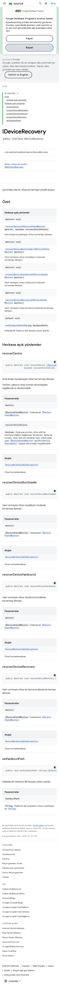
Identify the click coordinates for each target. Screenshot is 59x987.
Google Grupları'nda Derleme (15, 911)
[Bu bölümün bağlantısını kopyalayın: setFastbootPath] (27, 759)
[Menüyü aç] (4, 3)
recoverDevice (13, 226)
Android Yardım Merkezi (13, 928)
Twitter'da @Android (11, 889)
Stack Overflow (9, 951)
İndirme (5, 859)
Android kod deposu (11, 849)
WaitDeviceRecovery (14, 167)
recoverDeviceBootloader (19, 249)
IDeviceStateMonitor (34, 226)
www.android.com (10, 942)
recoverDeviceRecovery (18, 300)
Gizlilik (7, 970)
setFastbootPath (14, 325)
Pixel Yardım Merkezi (11, 933)
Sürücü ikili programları (12, 872)
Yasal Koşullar (38, 966)
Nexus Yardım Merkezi (12, 937)
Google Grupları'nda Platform (15, 907)
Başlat (29, 47)
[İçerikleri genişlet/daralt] (17, 93)
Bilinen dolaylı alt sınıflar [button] (16, 165)
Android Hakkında (10, 966)
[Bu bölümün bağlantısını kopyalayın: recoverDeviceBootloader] (40, 482)
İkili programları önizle (12, 863)
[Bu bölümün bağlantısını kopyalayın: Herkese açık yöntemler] (44, 345)
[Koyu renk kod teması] (55, 362)
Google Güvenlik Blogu (12, 902)
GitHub (5, 877)
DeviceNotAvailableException (21, 464)
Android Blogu (8, 898)
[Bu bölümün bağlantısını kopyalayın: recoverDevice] (25, 353)
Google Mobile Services (13, 946)
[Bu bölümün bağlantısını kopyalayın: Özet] (13, 202)
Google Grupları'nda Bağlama (16, 916)
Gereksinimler (8, 854)
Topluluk (26, 966)
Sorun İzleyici (8, 955)
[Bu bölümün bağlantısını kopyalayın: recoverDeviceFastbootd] (38, 575)
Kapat (29, 38)
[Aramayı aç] (40, 3)
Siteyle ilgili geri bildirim (23, 970)
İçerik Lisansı (38, 825)
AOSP (4, 86)
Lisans (51, 966)
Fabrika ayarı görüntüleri (13, 868)
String (12, 808)
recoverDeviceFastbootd (18, 274)
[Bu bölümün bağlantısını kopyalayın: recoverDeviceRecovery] (38, 667)
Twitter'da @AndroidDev (13, 893)
